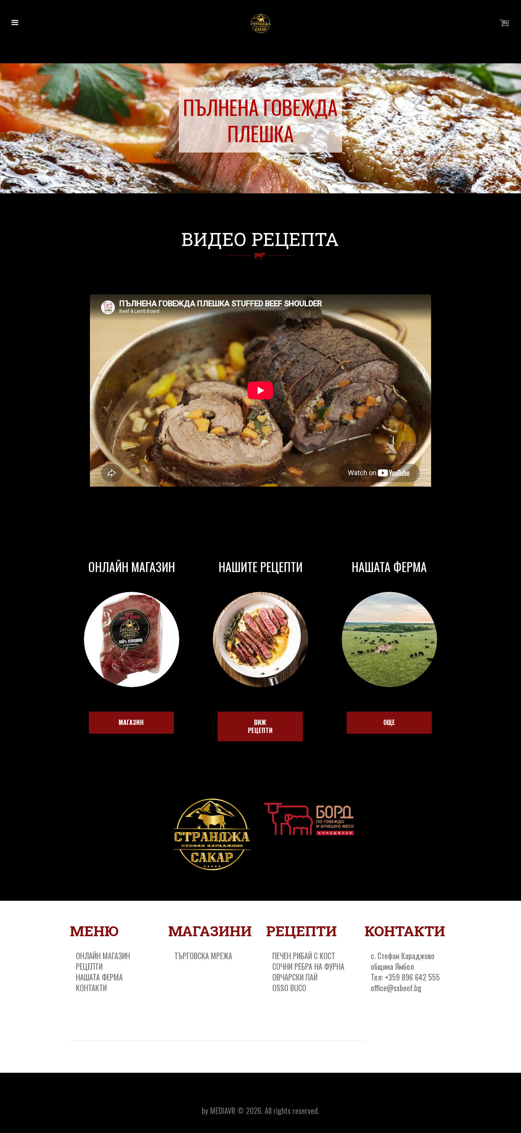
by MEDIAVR (218, 1110)
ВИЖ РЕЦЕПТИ (260, 726)
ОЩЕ (389, 722)
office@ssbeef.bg (396, 987)
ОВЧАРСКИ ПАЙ (294, 977)
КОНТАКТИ (91, 987)
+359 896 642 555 (412, 977)
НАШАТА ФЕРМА (99, 977)
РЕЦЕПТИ (89, 966)
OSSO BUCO (289, 987)
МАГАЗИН (131, 722)
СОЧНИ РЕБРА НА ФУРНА (308, 966)
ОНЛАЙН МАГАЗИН (103, 955)
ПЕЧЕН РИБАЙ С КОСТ (303, 955)
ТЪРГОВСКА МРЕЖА (203, 955)
